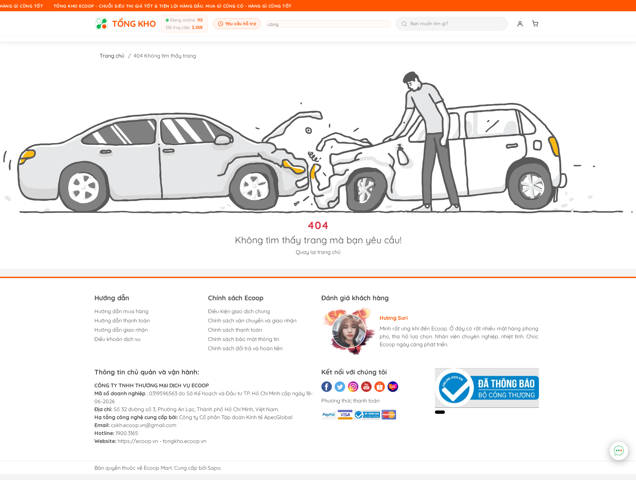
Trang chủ (112, 55)
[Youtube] (366, 386)
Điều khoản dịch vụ (117, 339)
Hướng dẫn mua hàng (121, 311)
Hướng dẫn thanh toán (122, 320)
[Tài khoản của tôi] (520, 23)
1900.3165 (127, 433)
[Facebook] (326, 386)
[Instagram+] (353, 386)
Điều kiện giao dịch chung (239, 311)
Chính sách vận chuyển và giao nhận (252, 320)
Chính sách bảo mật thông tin (243, 339)
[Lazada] (393, 386)
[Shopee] (379, 386)
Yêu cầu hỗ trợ (240, 23)
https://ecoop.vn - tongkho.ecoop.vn (162, 441)
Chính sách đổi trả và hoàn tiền (245, 348)
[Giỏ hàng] (535, 23)
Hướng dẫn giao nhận (121, 329)
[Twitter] (340, 386)
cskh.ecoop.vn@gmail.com (144, 425)
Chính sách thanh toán (235, 329)
